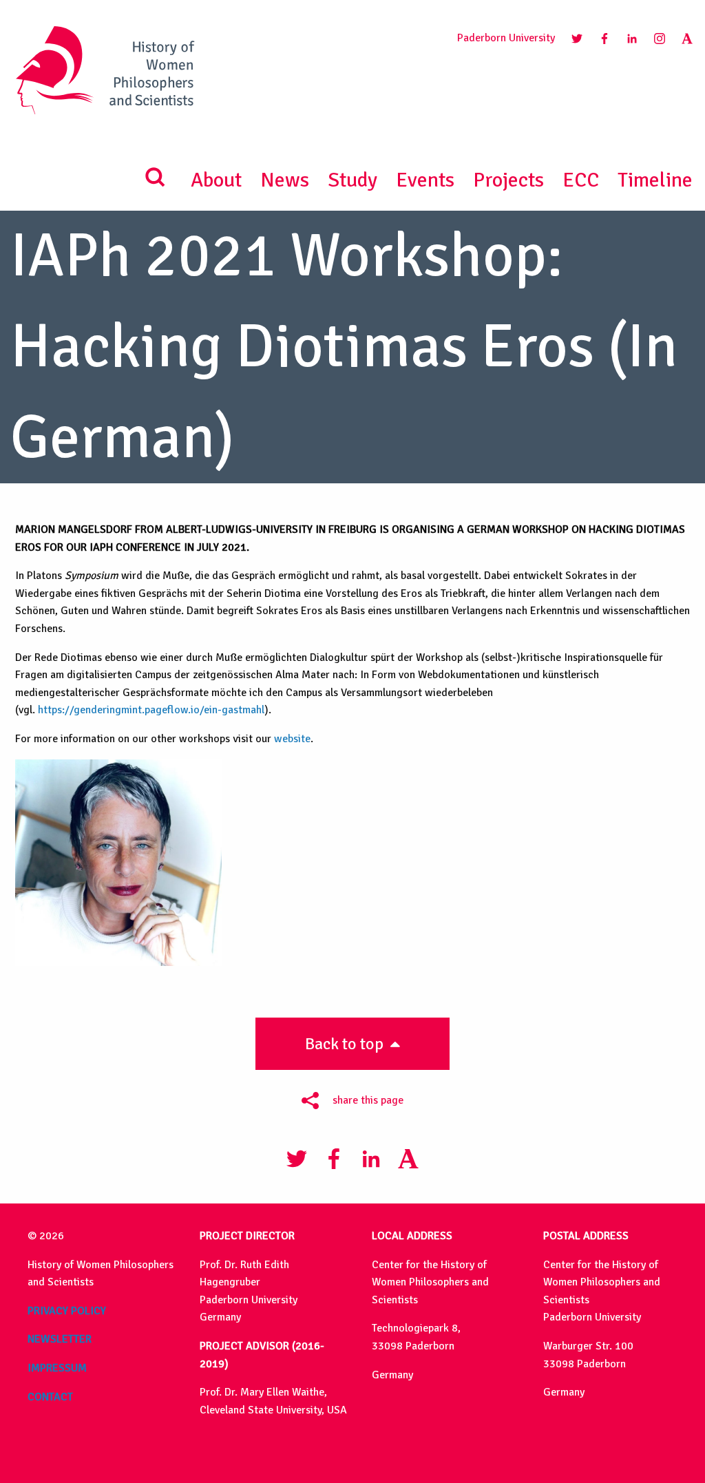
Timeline (655, 180)
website (292, 739)
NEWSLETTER (60, 1339)
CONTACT (50, 1397)
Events (425, 180)
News (284, 180)
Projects (508, 180)
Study (352, 180)
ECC (580, 180)
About (216, 180)
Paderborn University (506, 38)
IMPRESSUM (57, 1368)
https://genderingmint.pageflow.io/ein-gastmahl (151, 710)
